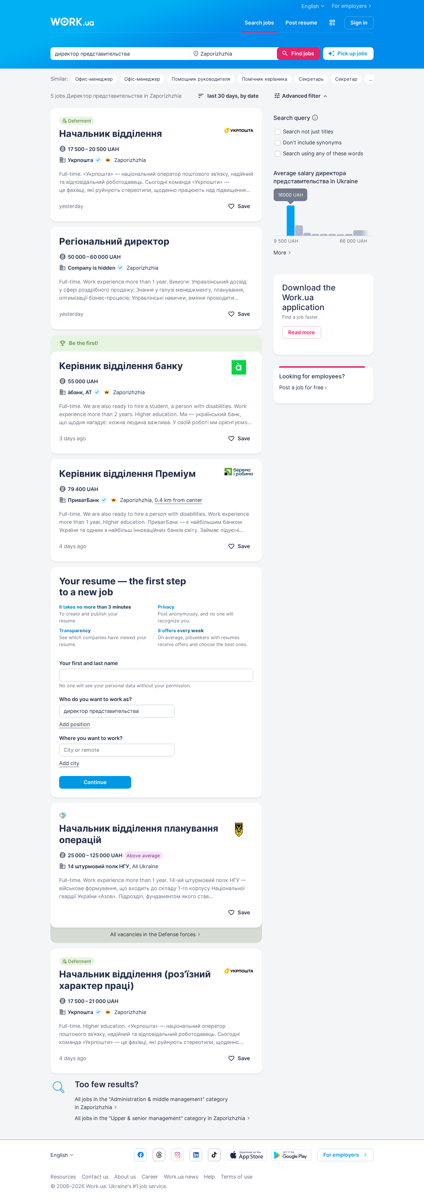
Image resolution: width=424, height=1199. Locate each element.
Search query (291, 117)
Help (209, 1177)
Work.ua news (181, 1177)
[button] (332, 23)
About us (125, 1177)
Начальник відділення (110, 133)
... (370, 79)
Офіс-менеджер (142, 79)
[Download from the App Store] (246, 1155)
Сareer (150, 1177)
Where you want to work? (91, 738)
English (59, 1155)
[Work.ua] (72, 22)
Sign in (358, 23)
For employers (349, 6)
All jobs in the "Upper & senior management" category (160, 1118)
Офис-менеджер (94, 79)
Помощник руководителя (201, 79)
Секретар (346, 79)
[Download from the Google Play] (291, 1155)
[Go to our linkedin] (196, 1155)
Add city (69, 763)
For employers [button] (341, 1155)
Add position (74, 724)
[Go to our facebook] (140, 1155)
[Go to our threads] (159, 1155)
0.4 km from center (178, 500)
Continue (95, 782)
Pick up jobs (352, 53)
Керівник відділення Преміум (127, 473)
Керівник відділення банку (121, 365)
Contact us (95, 1177)
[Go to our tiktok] (214, 1155)
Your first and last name (88, 663)
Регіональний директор (114, 241)
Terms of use (236, 1177)
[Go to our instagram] (177, 1155)
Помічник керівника (264, 79)
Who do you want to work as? (95, 699)
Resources (63, 1177)
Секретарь (311, 79)
